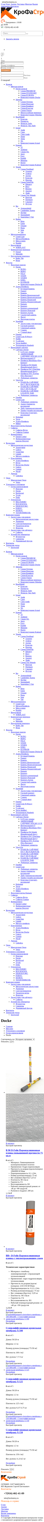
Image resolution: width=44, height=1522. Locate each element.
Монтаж (28, 4)
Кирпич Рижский (28, 310)
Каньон (24, 304)
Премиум (24, 121)
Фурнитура (20, 537)
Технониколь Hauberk (25, 345)
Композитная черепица (20, 250)
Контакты (15, 6)
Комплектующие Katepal (31, 165)
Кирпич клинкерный (29, 308)
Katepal (19, 145)
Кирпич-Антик (27, 313)
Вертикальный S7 (28, 358)
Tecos (18, 419)
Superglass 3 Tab (27, 217)
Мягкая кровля (17, 87)
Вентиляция (16, 245)
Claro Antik (25, 134)
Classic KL (25, 152)
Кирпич (24, 306)
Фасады (9, 263)
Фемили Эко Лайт (28, 126)
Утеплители (16, 500)
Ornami (23, 226)
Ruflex (18, 219)
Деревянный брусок (24, 541)
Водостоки (10, 443)
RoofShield (20, 117)
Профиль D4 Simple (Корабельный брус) (29, 366)
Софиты (14, 428)
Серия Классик (27, 108)
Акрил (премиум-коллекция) (28, 405)
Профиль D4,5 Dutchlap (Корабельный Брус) (30, 370)
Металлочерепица (18, 234)
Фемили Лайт (26, 123)
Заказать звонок (12, 39)
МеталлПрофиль (22, 239)
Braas (18, 260)
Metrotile (19, 254)
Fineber (19, 334)
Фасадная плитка (28, 319)
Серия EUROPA (27, 95)
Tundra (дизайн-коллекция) (32, 410)
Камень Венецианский (30, 295)
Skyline (23, 213)
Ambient (24, 150)
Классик (24, 119)
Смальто (28, 202)
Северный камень (28, 328)
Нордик (28, 180)
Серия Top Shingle (28, 195)
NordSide (19, 321)
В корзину (10, 1143)
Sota (22, 230)
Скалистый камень (28, 315)
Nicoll (18, 471)
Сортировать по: (8, 1039)
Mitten (18, 424)
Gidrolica (19, 476)
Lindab (18, 454)
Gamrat (18, 469)
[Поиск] (27, 33)
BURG (23, 269)
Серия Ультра (26, 110)
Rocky (23, 163)
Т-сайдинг (20, 341)
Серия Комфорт (27, 106)
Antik (23, 130)
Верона (28, 189)
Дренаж (14, 474)
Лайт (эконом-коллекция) (31, 408)
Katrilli (23, 158)
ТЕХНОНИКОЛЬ (23, 513)
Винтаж (28, 197)
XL (22, 141)
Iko (17, 206)
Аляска (28, 173)
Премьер (29, 200)
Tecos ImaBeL (21, 343)
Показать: (5, 1042)
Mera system (20, 241)
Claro (23, 132)
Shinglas (19, 100)
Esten (23, 224)
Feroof (18, 252)
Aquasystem (20, 447)
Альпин (28, 171)
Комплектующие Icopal (30, 143)
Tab (22, 232)
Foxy (23, 156)
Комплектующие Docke (30, 97)
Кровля (9, 84)
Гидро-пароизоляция (19, 487)
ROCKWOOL (21, 504)
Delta (18, 497)
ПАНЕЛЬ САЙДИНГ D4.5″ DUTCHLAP (30, 388)
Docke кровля (21, 89)
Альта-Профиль (22, 287)
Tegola (18, 167)
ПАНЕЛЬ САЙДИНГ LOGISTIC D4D (30, 392)
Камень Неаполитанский (31, 297)
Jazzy (23, 154)
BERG (23, 271)
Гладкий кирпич (27, 326)
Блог (8, 4)
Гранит (23, 291)
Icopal (18, 128)
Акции (13, 4)
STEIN (23, 276)
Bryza (18, 463)
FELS (23, 274)
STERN (24, 278)
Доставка (21, 4)
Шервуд (28, 184)
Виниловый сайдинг (19, 347)
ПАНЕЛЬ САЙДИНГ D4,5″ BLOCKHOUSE (30, 383)
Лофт (27, 193)
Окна (8, 478)
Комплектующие (13, 515)
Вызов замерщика (8, 1513)
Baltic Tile (20, 258)
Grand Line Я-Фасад (24, 337)
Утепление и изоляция (15, 484)
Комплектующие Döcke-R (31, 284)
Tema (23, 139)
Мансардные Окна (18, 480)
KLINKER (25, 282)
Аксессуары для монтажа (31, 324)
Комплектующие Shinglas (31, 115)
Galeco (18, 450)
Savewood (15, 547)
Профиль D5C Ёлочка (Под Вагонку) (30, 375)
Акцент (28, 191)
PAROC (19, 508)
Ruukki (18, 243)
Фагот (23, 317)
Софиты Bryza (22, 430)
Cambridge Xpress (28, 210)
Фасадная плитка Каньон (21, 426)
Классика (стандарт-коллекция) (29, 414)
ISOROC (19, 511)
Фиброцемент (16, 434)
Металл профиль (23, 456)
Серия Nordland (27, 169)
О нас (3, 4)
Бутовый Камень (28, 289)
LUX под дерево (27, 352)
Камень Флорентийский (31, 302)
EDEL (23, 280)
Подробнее (10, 1321)
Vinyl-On (19, 380)
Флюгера (19, 528)
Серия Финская (27, 104)
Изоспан (19, 489)
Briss (22, 221)
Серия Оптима (27, 102)
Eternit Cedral (21, 437)
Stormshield (25, 215)
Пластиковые (16, 458)
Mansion (24, 160)
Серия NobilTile (27, 182)
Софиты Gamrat (22, 432)
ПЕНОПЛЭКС (22, 506)
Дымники (20, 521)
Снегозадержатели (23, 524)
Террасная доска (12, 545)
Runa (23, 228)
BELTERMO (21, 502)
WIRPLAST (21, 247)
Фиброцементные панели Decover (23, 440)
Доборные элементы (29, 378)
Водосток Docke (22, 465)
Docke (18, 267)
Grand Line (20, 237)
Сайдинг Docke (22, 350)
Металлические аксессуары (27, 519)
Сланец (24, 330)
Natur (23, 137)
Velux (18, 482)
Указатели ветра (22, 526)
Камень (24, 293)
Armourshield (26, 208)
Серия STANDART (29, 93)
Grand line (20, 452)
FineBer (19, 397)
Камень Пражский (28, 300)
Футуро (28, 204)
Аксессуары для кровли (21, 517)
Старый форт (26, 332)
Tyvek (18, 495)
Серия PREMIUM (28, 91)
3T (22, 147)
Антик (28, 176)
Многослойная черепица (31, 113)
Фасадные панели (18, 265)
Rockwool (20, 493)
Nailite (18, 339)
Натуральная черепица (20, 256)
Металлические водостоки (22, 445)
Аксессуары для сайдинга (21, 530)
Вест (27, 187)
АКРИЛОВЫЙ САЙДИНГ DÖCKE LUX (31, 355)
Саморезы (20, 539)
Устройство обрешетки (20, 534)
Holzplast (19, 417)
